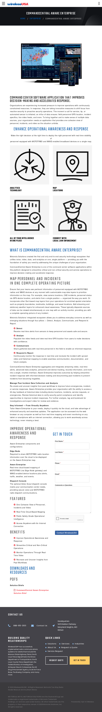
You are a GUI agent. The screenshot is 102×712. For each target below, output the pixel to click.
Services (66, 643)
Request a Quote (69, 647)
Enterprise (35, 18)
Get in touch (80, 660)
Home (22, 18)
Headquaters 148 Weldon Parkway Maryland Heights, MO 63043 (67, 625)
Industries (79, 643)
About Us (52, 647)
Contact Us (42, 625)
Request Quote (56, 660)
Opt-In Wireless (87, 702)
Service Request (55, 651)
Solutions (52, 643)
